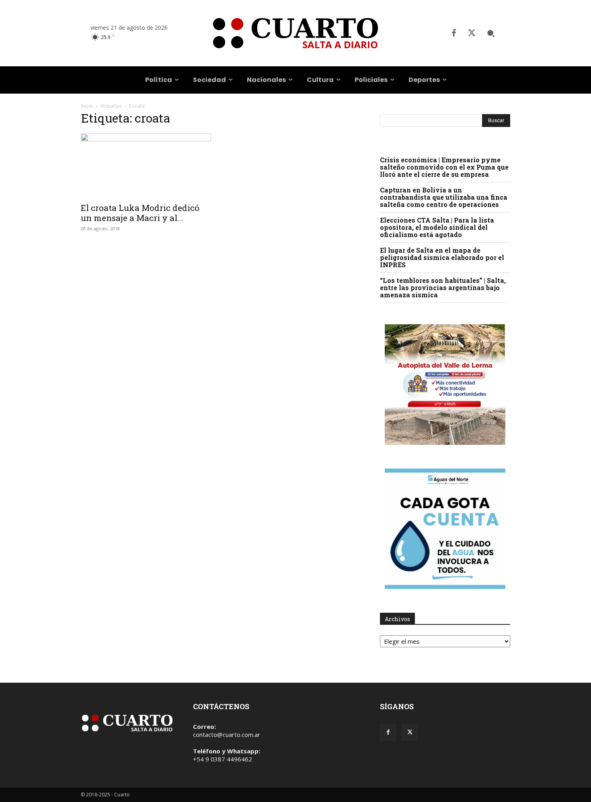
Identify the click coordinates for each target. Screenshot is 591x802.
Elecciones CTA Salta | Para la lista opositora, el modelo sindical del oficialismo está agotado (437, 227)
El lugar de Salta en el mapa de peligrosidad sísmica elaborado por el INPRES (442, 257)
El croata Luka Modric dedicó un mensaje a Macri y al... (140, 212)
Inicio (87, 105)
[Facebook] (454, 33)
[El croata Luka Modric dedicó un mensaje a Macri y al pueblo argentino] (146, 165)
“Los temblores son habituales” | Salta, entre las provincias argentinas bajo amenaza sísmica (443, 287)
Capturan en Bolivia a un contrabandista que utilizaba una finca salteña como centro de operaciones (443, 197)
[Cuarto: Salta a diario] (295, 33)
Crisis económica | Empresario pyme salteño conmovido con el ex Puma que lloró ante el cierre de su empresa (444, 166)
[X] (471, 33)
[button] (491, 33)
